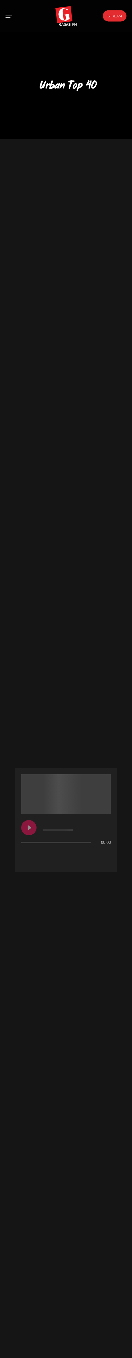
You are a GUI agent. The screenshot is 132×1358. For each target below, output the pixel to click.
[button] (9, 16)
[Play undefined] (29, 827)
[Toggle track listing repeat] (26, 854)
